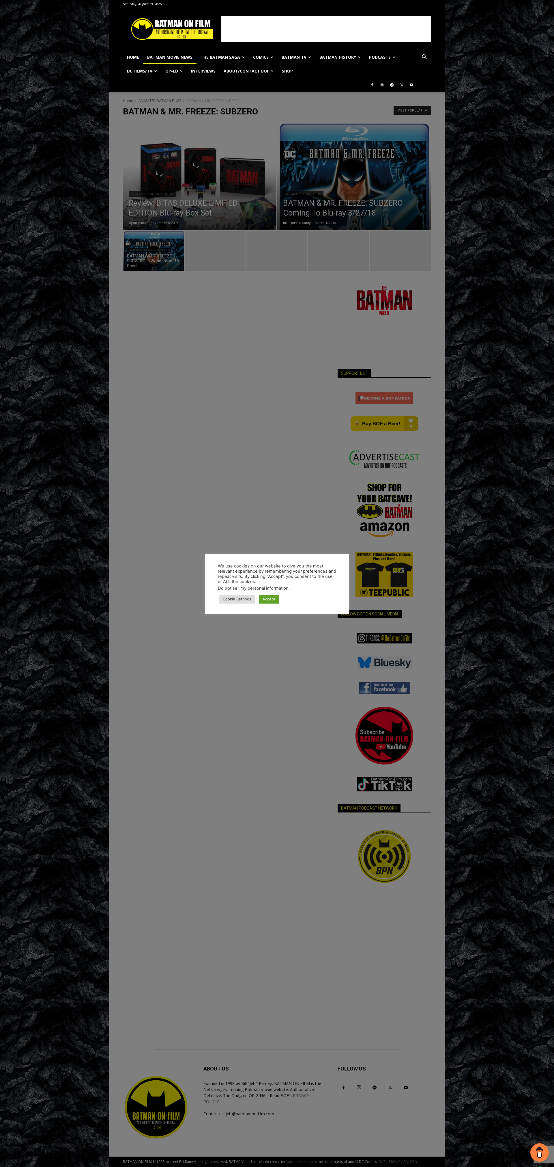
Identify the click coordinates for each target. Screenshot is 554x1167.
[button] (424, 57)
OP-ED (171, 71)
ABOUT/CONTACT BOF (246, 71)
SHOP (287, 71)
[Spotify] (392, 85)
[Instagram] (382, 85)
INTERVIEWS (203, 71)
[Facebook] (372, 85)
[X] (401, 85)
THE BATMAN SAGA (220, 57)
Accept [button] (269, 599)
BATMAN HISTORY (337, 57)
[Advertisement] (326, 29)
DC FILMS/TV (139, 71)
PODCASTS (380, 57)
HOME (133, 57)
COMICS (261, 57)
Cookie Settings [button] (237, 599)
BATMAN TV (294, 57)
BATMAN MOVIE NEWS (169, 57)
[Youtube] (411, 85)
